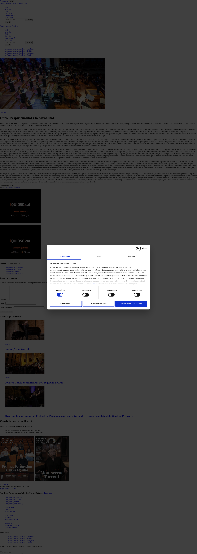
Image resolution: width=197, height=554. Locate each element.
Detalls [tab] (98, 256)
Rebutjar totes (65, 304)
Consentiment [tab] (64, 256)
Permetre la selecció (99, 304)
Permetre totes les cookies (131, 304)
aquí (95, 284)
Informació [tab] (132, 256)
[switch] (85, 295)
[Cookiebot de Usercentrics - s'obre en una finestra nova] (137, 249)
